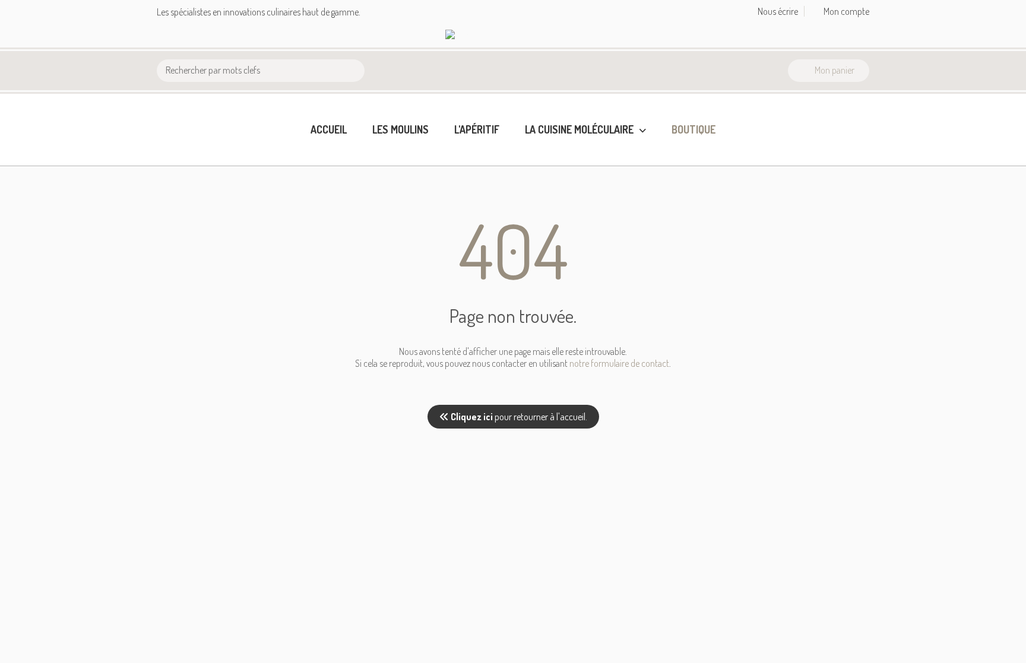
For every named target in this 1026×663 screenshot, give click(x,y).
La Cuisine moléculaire (580, 129)
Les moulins (400, 129)
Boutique (693, 129)
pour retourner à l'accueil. (519, 417)
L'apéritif (476, 129)
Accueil (329, 129)
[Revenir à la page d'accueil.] (483, 36)
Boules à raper (554, 191)
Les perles (545, 172)
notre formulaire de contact (619, 363)
